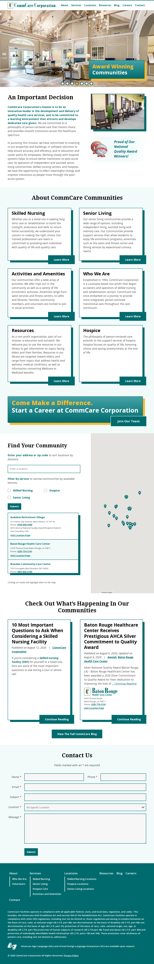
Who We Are (19, 879)
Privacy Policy (71, 955)
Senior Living (40, 884)
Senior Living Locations (80, 889)
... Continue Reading (124, 683)
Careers (127, 5)
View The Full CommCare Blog (77, 734)
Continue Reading (57, 719)
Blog (117, 5)
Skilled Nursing (41, 879)
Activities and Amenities (47, 894)
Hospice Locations (77, 884)
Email (16, 787)
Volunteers (18, 884)
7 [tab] (91, 83)
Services (76, 5)
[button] (109, 526)
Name (16, 777)
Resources (105, 5)
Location (14, 807)
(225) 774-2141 (98, 704)
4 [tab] (77, 83)
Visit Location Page (94, 708)
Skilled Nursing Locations (81, 879)
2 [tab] (67, 83)
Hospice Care (40, 889)
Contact (140, 5)
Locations (90, 5)
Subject (15, 797)
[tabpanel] (77, 48)
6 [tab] (86, 83)
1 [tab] (62, 83)
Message (15, 817)
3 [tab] (72, 83)
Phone (92, 777)
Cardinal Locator (106, 592)
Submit (14, 506)
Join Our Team (128, 421)
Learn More (61, 259)
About (64, 5)
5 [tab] (81, 83)
